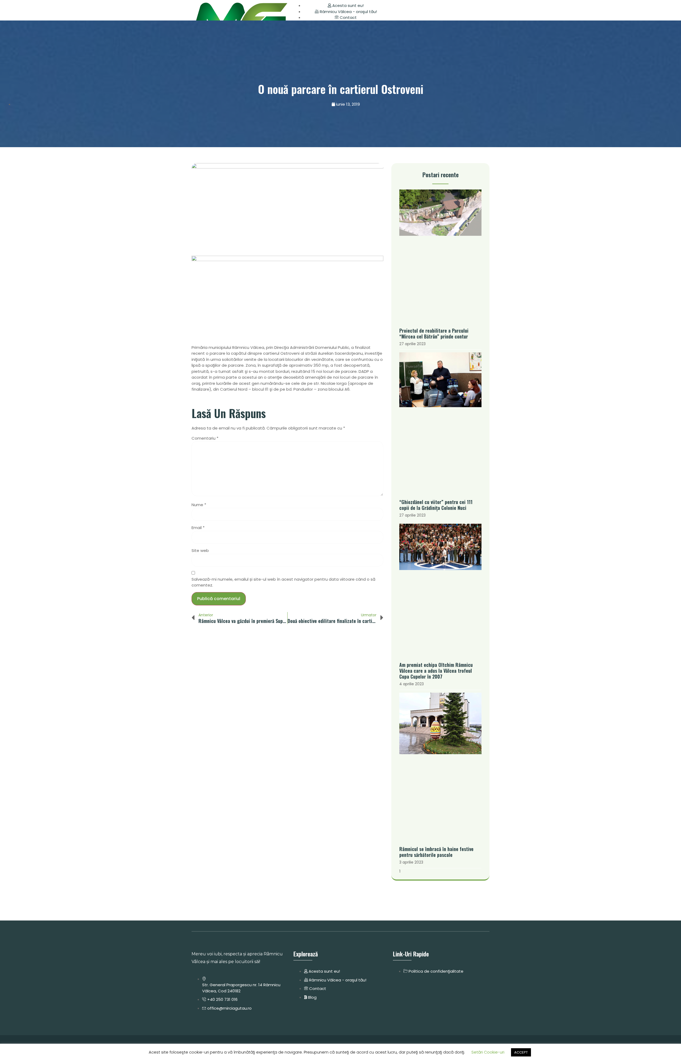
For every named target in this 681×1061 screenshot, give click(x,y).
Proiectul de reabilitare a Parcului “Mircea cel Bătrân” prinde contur (433, 333)
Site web (200, 550)
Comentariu (205, 438)
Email (198, 527)
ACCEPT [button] (521, 1052)
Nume (199, 504)
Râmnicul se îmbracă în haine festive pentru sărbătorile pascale (436, 851)
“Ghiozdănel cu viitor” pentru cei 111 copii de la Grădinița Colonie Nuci (435, 504)
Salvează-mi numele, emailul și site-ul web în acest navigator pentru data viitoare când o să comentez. (283, 582)
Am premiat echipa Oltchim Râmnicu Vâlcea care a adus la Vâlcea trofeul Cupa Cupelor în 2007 (436, 670)
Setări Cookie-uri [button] (487, 1052)
